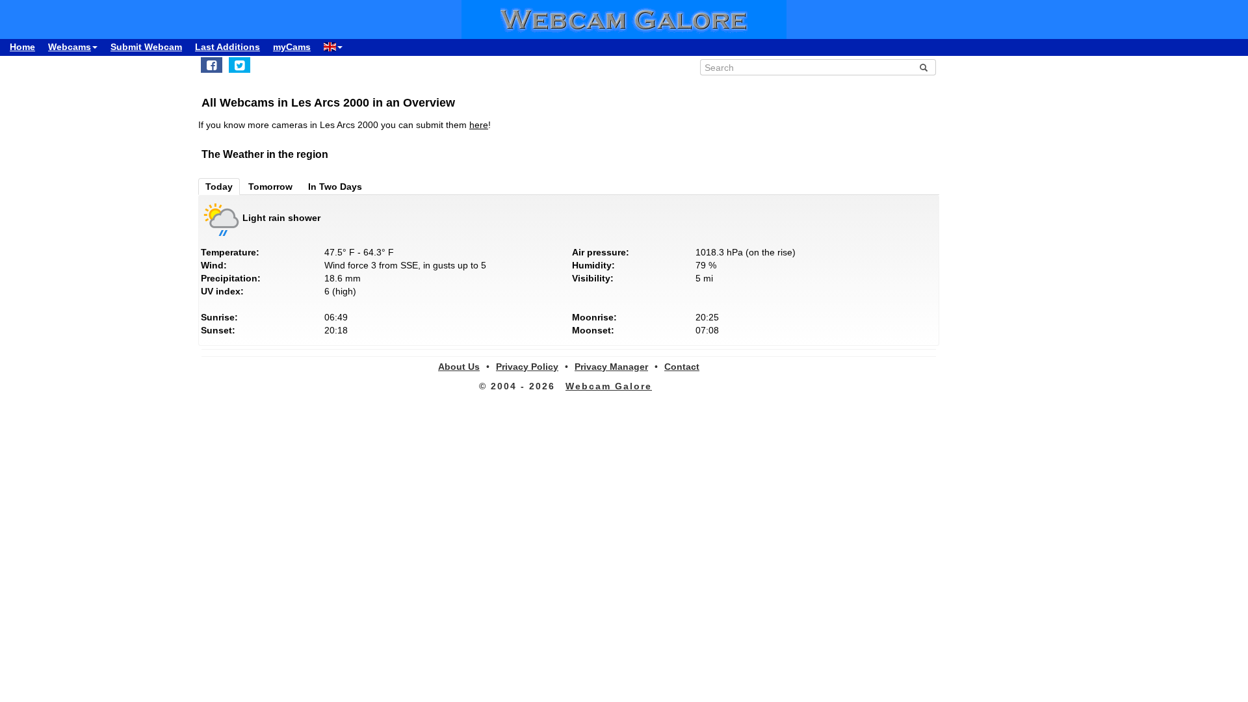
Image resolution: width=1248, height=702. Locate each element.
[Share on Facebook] (211, 65)
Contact (681, 366)
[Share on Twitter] (239, 65)
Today (219, 186)
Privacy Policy (527, 366)
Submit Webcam (146, 47)
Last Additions (227, 47)
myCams (292, 47)
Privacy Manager (611, 366)
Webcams (69, 47)
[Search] (923, 67)
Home (22, 47)
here (478, 125)
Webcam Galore (609, 386)
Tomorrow (270, 186)
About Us (459, 366)
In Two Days (335, 186)
